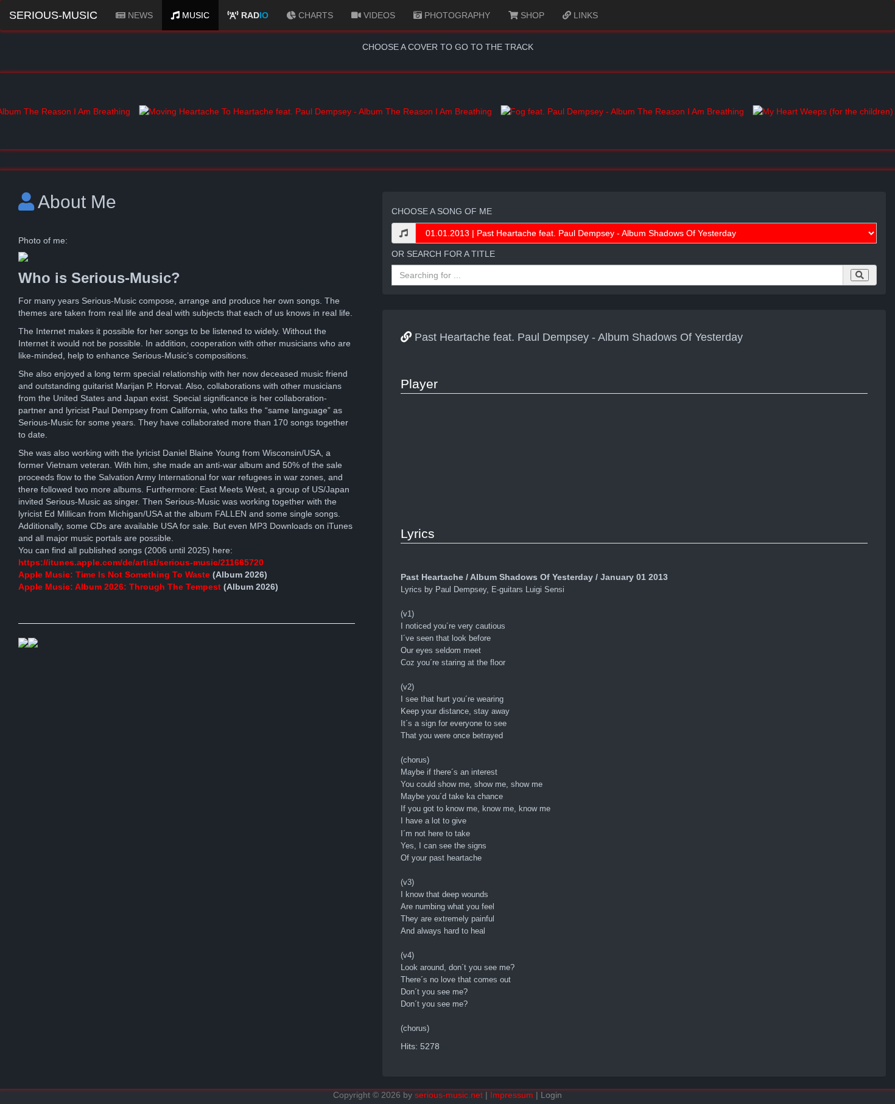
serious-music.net (449, 1095)
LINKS (584, 15)
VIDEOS (378, 15)
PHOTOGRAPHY (456, 15)
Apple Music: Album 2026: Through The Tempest (119, 587)
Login (551, 1095)
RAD (253, 15)
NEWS (139, 15)
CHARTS (314, 15)
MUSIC (194, 15)
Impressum (511, 1095)
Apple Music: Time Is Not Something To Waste (115, 574)
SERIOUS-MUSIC (53, 15)
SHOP (531, 15)
